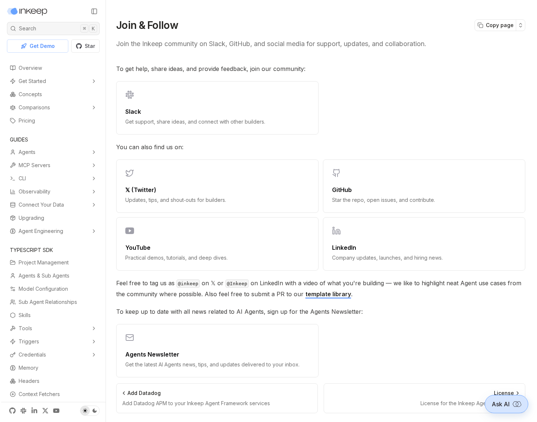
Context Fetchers (39, 394)
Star (90, 46)
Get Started (32, 81)
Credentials (32, 354)
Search (57, 28)
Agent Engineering (41, 231)
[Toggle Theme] (90, 411)
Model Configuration (43, 289)
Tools (25, 328)
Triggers (29, 341)
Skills (25, 315)
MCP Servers (34, 165)
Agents (27, 152)
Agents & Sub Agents (44, 275)
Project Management (44, 262)
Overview (30, 68)
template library (328, 294)
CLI (22, 178)
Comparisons (34, 107)
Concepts (30, 94)
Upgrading (31, 218)
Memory (28, 368)
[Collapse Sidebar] (94, 11)
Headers (29, 381)
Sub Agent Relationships (48, 302)
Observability (34, 191)
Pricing (27, 120)
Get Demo (42, 46)
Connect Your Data (41, 204)
